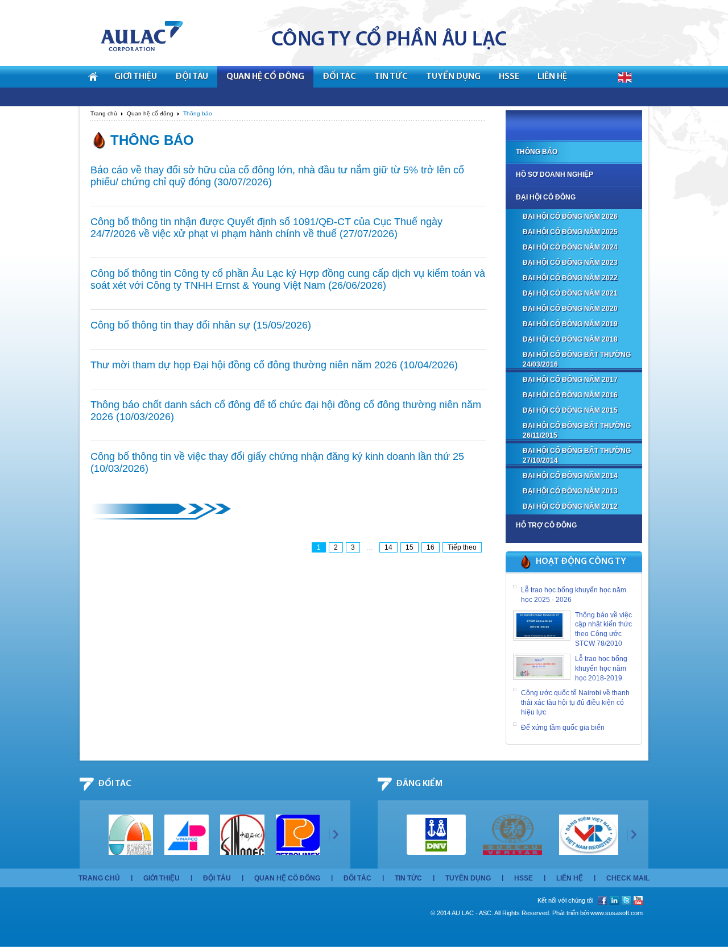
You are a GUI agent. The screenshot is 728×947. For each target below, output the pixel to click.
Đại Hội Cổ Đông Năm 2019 (570, 324)
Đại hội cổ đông (546, 197)
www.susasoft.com (616, 912)
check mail (628, 878)
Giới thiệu (161, 878)
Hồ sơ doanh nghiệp (554, 174)
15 (409, 547)
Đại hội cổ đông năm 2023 (570, 263)
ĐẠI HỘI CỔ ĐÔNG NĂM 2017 (570, 380)
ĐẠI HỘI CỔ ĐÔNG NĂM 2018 (570, 339)
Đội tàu (217, 878)
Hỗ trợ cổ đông (546, 525)
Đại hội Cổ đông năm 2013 (570, 491)
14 (388, 547)
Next (333, 833)
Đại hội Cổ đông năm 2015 (570, 410)
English (625, 77)
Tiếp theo (462, 547)
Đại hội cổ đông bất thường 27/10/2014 (577, 455)
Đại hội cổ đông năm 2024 (570, 247)
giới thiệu (135, 76)
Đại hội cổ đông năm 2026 (570, 217)
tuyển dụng (453, 76)
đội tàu (191, 76)
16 (431, 547)
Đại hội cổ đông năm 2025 (570, 232)
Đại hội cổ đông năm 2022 (570, 278)
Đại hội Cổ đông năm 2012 (570, 506)
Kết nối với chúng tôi (565, 900)
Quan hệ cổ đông (150, 113)
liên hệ (552, 76)
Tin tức (408, 878)
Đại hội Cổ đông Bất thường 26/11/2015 (577, 430)
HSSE (509, 76)
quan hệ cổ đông (265, 76)
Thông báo (536, 152)
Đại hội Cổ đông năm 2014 (570, 476)
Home (92, 77)
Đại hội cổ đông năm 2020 (570, 309)
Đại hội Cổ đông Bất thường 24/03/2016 (577, 359)
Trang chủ (103, 113)
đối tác (339, 76)
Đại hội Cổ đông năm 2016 (570, 395)
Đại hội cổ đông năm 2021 (570, 293)
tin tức (391, 76)
